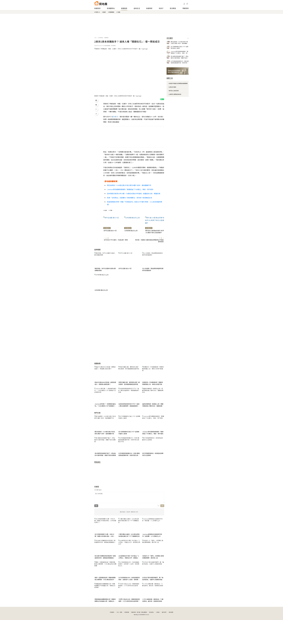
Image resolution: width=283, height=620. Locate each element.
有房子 (161, 8)
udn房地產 (100, 37)
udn (95, 37)
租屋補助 (111, 12)
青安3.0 (97, 12)
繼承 (104, 12)
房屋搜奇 (124, 8)
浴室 (119, 12)
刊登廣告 (112, 612)
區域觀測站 (111, 8)
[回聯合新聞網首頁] (96, 3)
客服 (121, 612)
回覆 (162, 505)
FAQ (118, 612)
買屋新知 (185, 8)
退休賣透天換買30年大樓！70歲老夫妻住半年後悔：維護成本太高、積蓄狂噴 (133, 193)
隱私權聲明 (144, 612)
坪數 (111, 210)
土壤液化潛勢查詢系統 (175, 94)
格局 (105, 210)
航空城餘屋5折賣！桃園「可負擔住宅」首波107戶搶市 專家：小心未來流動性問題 (134, 203)
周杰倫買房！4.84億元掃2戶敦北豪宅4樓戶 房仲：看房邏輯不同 (129, 185)
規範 (96, 505)
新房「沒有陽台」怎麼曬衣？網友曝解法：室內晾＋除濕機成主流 (129, 198)
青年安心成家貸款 (174, 91)
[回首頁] (100, 3)
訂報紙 (157, 612)
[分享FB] (96, 100)
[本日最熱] (188, 38)
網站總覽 (171, 612)
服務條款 (133, 612)
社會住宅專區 (172, 87)
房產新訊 (97, 8)
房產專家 (149, 8)
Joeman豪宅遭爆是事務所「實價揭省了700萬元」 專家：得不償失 (130, 189)
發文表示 (115, 117)
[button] (187, 4)
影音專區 (173, 8)
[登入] (184, 4)
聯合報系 (151, 612)
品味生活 (137, 8)
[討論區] (96, 109)
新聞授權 (127, 612)
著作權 (138, 612)
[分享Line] (96, 105)
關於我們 (164, 612)
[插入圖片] (158, 505)
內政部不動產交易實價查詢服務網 (178, 83)
